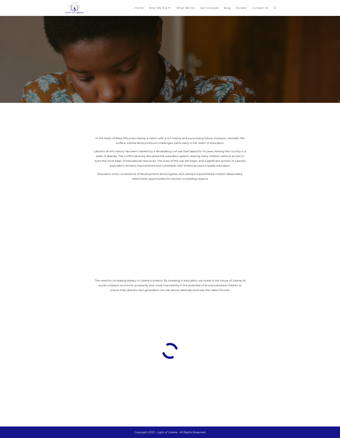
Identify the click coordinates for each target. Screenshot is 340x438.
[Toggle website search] (275, 8)
